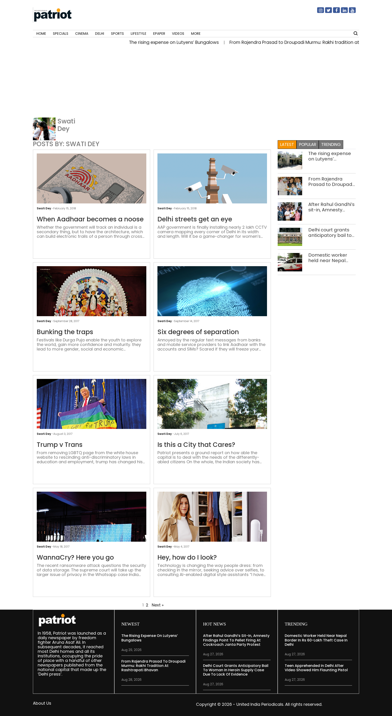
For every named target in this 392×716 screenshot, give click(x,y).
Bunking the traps (65, 332)
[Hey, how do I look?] (212, 533)
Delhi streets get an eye (194, 219)
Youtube (349, 12)
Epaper (159, 33)
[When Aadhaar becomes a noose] (91, 199)
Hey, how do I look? (187, 557)
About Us (42, 703)
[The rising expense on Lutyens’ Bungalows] (290, 160)
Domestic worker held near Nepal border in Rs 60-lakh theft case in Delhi (331, 257)
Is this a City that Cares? (196, 445)
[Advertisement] (196, 83)
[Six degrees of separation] (212, 310)
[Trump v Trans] (91, 415)
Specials (60, 33)
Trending (331, 144)
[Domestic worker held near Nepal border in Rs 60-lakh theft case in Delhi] (290, 262)
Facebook (333, 12)
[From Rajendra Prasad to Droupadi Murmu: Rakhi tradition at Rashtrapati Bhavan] (290, 185)
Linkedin (341, 12)
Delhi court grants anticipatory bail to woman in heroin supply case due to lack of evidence (330, 232)
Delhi (99, 33)
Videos (178, 33)
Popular (307, 144)
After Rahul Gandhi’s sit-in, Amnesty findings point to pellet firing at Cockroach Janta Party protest (331, 207)
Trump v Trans (60, 445)
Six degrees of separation (198, 332)
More (196, 33)
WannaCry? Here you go (75, 557)
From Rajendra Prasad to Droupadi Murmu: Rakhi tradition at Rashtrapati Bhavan (294, 42)
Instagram (317, 12)
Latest (287, 144)
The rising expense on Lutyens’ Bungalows (152, 42)
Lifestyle (138, 33)
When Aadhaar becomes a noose (90, 219)
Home (41, 33)
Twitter (325, 12)
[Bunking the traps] (91, 304)
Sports (117, 33)
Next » (158, 605)
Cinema (81, 33)
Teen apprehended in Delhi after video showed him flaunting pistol (316, 668)
